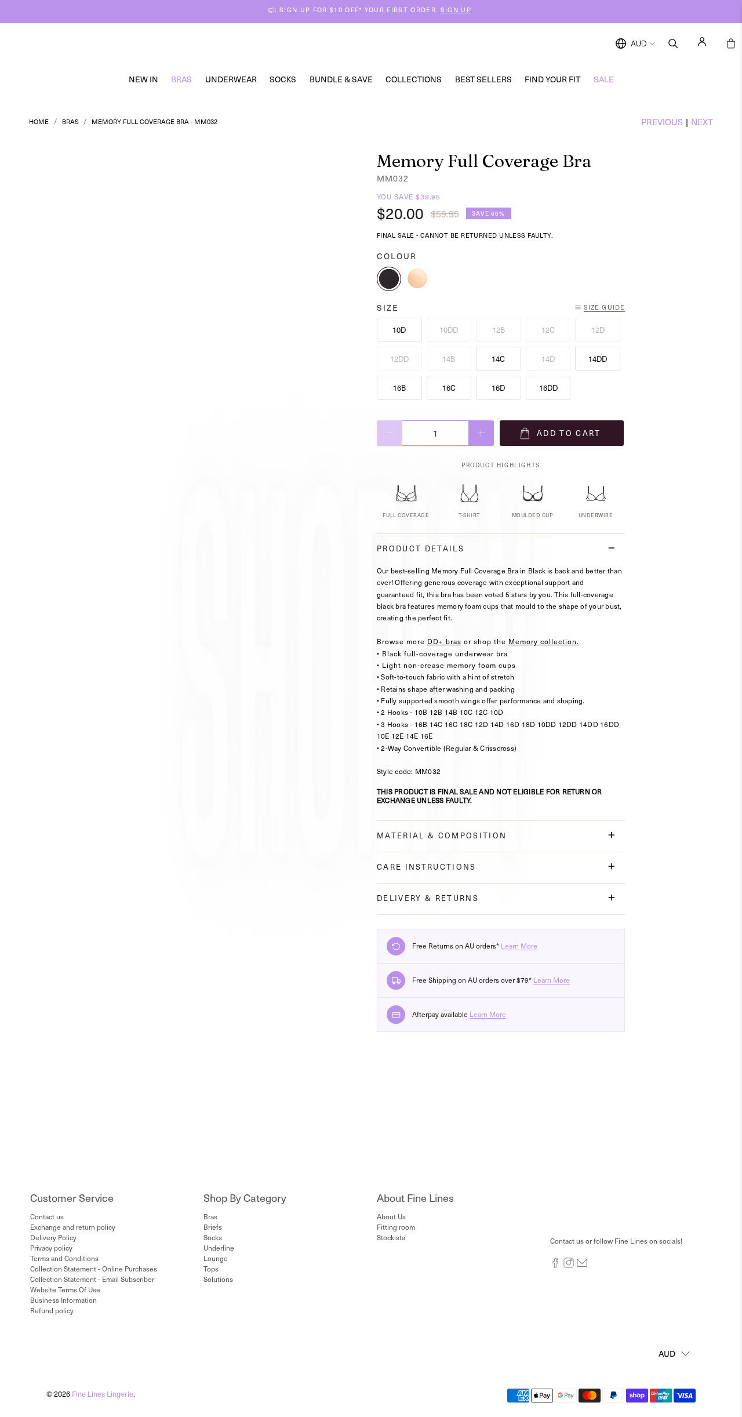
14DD (597, 358)
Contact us (47, 1216)
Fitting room (396, 1227)
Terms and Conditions (64, 1258)
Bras (181, 79)
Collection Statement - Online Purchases (93, 1268)
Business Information (63, 1300)
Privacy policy (51, 1247)
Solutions (218, 1279)
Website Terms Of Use (65, 1289)
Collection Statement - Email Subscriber (92, 1279)
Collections (413, 79)
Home (39, 121)
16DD (548, 387)
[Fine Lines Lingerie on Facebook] (555, 1265)
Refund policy (52, 1310)
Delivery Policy (53, 1237)
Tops (211, 1268)
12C (548, 329)
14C (498, 358)
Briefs (212, 1227)
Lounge (215, 1258)
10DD (448, 329)
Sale (604, 79)
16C (449, 387)
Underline (218, 1247)
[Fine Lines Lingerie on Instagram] (568, 1265)
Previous (662, 121)
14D (548, 358)
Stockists (391, 1237)
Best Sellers (483, 79)
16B (399, 387)
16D (498, 387)
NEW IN (143, 79)
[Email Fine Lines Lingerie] (582, 1265)
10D (399, 329)
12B (498, 329)
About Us (391, 1216)
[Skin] (417, 279)
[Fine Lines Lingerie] (383, 43)
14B (448, 358)
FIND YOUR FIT (552, 79)
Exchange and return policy (72, 1227)
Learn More (519, 945)
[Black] (389, 279)
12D (598, 329)
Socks (283, 79)
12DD (399, 358)
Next (702, 121)
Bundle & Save (341, 79)
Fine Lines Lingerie (102, 1393)
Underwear (231, 79)
